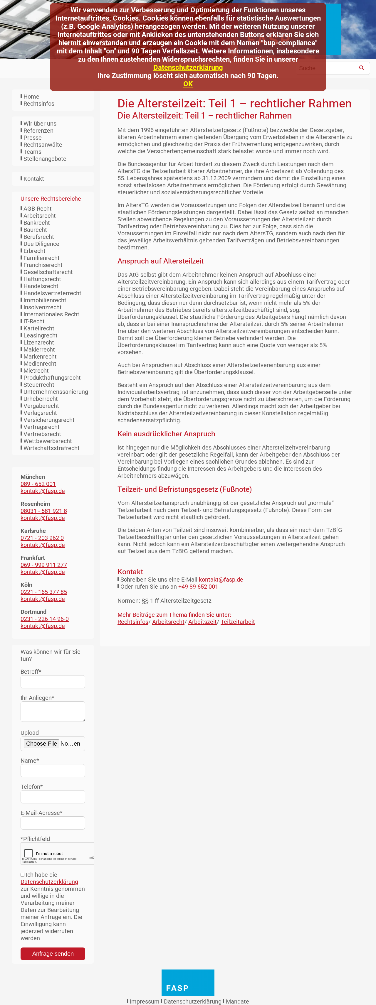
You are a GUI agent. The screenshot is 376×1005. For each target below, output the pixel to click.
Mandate (237, 1001)
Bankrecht (37, 222)
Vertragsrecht (42, 426)
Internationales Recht (51, 314)
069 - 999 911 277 (44, 564)
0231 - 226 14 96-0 (45, 618)
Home (31, 96)
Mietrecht (36, 370)
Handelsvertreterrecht (52, 293)
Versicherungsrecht (49, 419)
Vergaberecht (41, 405)
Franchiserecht (43, 264)
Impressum (145, 1001)
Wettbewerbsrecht (48, 441)
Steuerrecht (39, 384)
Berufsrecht (39, 236)
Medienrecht (40, 363)
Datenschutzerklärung (188, 67)
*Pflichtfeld (35, 838)
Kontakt (34, 178)
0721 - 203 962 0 (42, 537)
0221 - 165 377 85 (44, 591)
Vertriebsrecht (42, 434)
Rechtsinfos (39, 103)
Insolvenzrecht (43, 307)
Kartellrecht (39, 328)
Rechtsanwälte (43, 144)
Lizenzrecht (39, 342)
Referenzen (38, 130)
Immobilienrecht (45, 300)
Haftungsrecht (42, 279)
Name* (30, 760)
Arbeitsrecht (40, 215)
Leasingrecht (41, 335)
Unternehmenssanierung (56, 391)
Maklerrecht (39, 349)
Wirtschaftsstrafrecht (52, 448)
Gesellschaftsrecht (48, 272)
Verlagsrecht (40, 412)
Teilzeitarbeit (238, 621)
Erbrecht (35, 250)
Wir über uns (40, 123)
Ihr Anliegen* (37, 697)
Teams (32, 151)
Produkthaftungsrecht (52, 377)
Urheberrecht (41, 398)
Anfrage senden (53, 953)
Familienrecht (42, 257)
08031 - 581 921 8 (44, 510)
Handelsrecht (41, 286)
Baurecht (35, 229)
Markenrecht (40, 356)
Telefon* (32, 786)
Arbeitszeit (202, 621)
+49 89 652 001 (198, 586)
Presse (33, 137)
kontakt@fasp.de (221, 579)
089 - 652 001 (38, 483)
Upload (30, 732)
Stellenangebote (45, 158)
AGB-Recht (38, 208)
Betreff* (31, 671)
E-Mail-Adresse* (42, 812)
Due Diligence (41, 243)
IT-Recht (34, 321)
